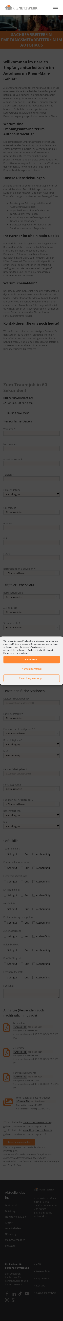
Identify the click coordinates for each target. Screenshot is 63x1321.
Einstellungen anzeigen (31, 678)
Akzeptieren (31, 659)
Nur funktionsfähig (31, 668)
